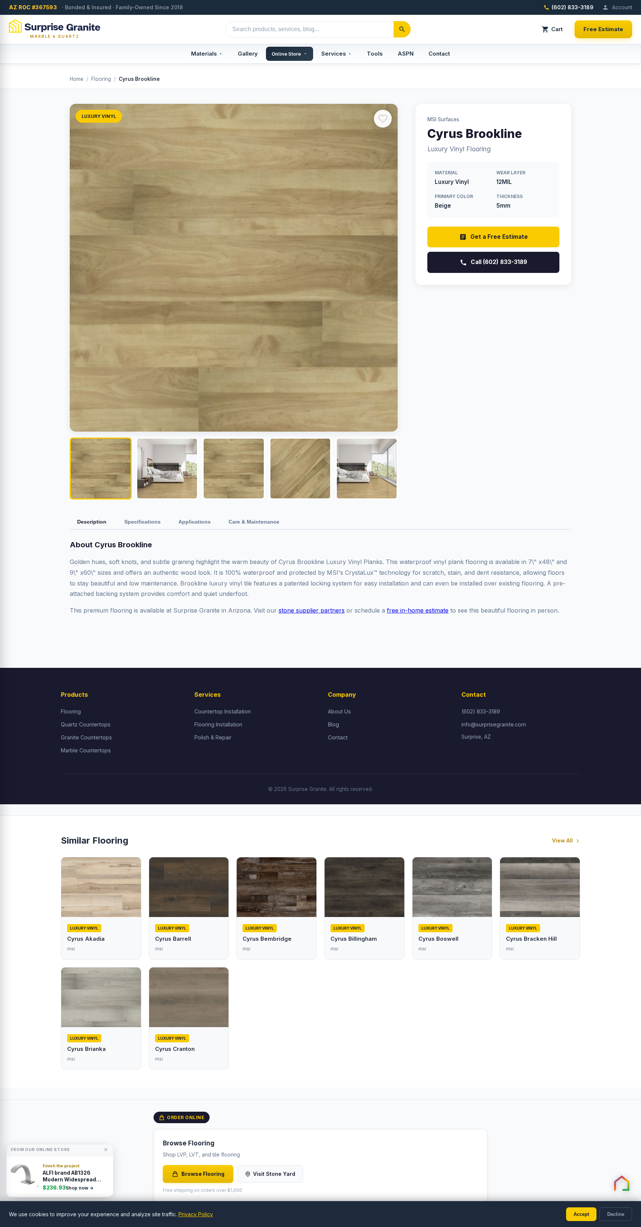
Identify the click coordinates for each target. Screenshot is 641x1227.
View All (562, 840)
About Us (339, 711)
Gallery (248, 53)
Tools (375, 53)
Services (333, 53)
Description (91, 522)
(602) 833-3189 (573, 7)
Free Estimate (603, 29)
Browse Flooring (202, 1174)
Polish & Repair (212, 737)
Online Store (286, 54)
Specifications (142, 522)
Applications (194, 522)
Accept (581, 1214)
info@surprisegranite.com (493, 724)
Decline (615, 1214)
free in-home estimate (417, 610)
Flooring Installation (218, 724)
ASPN (406, 53)
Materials (204, 53)
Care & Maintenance (254, 522)
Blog (333, 724)
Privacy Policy (195, 1214)
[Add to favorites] (383, 119)
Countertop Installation (222, 711)
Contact (439, 53)
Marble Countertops (86, 750)
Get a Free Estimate (499, 236)
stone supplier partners (312, 610)
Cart (557, 29)
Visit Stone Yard (274, 1174)
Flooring (101, 79)
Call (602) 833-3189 (499, 261)
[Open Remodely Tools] (621, 1183)
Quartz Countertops (86, 724)
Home (76, 79)
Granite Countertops (86, 737)
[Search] (402, 29)
